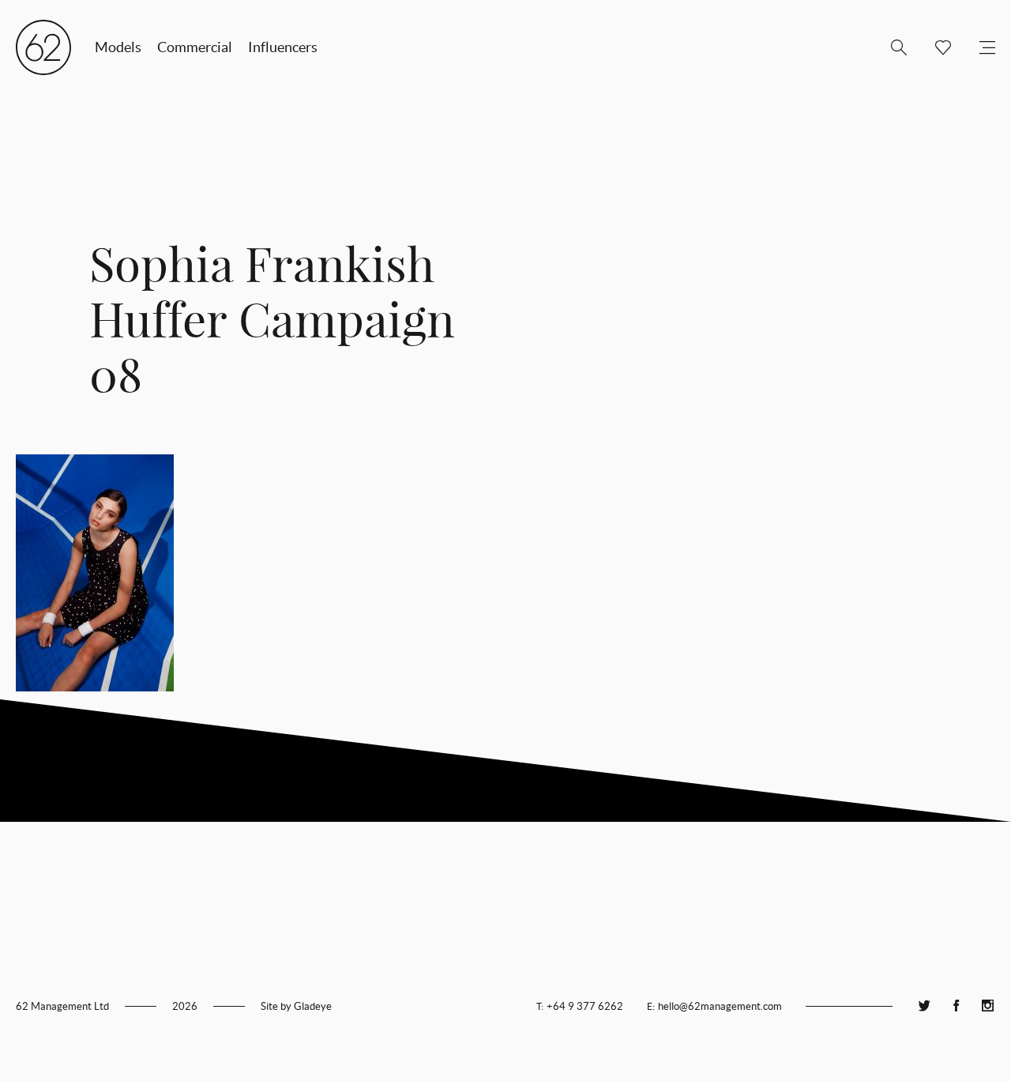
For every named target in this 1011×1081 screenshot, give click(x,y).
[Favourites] (937, 47)
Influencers (283, 47)
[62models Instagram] (987, 1006)
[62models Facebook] (956, 1006)
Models (118, 47)
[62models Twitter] (924, 1006)
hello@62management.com (720, 1006)
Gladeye (313, 1006)
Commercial (194, 47)
